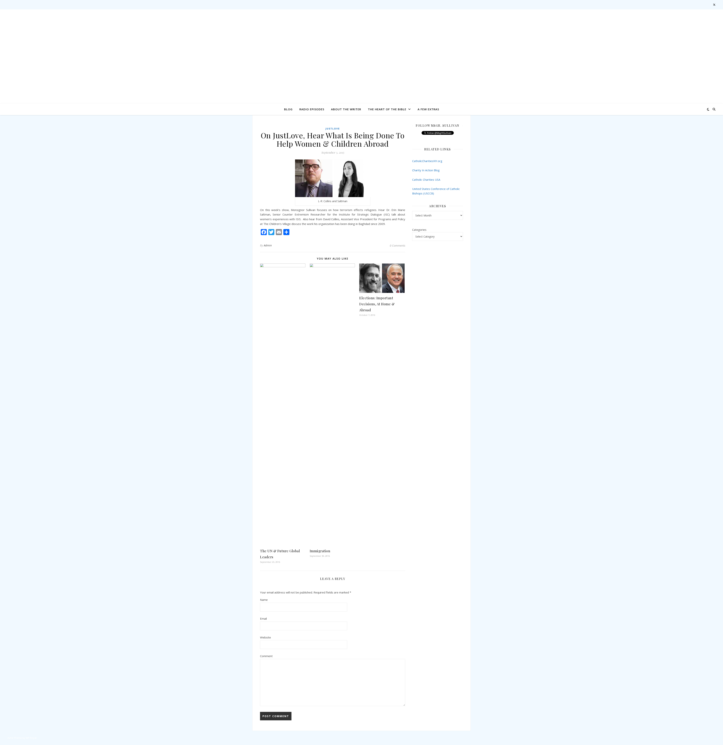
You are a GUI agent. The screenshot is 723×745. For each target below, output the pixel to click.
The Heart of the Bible (387, 109)
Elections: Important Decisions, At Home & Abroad (377, 304)
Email (263, 618)
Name (264, 600)
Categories (419, 230)
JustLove (333, 128)
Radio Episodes (311, 109)
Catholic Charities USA (426, 179)
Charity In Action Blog (426, 170)
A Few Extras (428, 109)
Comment (266, 656)
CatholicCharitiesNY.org (427, 161)
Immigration (320, 551)
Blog (288, 109)
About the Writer (346, 109)
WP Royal (31, 738)
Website (265, 637)
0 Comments (397, 245)
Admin (268, 245)
